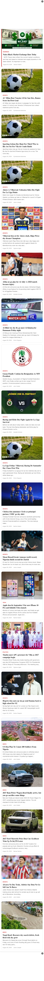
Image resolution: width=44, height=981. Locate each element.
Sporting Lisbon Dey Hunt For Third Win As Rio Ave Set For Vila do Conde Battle (20, 145)
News (4, 744)
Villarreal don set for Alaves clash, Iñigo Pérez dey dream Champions (21, 237)
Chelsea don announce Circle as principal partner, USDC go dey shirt (19, 512)
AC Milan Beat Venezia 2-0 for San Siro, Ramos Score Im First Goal (22, 99)
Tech (4, 602)
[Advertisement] (22, 14)
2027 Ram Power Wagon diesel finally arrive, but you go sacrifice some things (22, 794)
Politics (5, 652)
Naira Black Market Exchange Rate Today (19, 54)
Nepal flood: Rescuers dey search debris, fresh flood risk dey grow (21, 936)
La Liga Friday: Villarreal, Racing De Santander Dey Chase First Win (22, 466)
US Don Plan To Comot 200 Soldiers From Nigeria (19, 748)
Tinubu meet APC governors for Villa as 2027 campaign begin (21, 656)
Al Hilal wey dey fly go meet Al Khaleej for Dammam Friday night (19, 329)
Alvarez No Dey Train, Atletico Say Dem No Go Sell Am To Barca (21, 885)
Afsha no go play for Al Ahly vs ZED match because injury (20, 283)
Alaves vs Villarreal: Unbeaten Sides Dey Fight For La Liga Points (21, 191)
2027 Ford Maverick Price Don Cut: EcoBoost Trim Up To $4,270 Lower (21, 839)
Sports (5, 95)
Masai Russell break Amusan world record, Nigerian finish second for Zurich (20, 558)
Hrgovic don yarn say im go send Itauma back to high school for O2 (22, 702)
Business (6, 52)
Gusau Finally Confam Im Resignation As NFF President (21, 375)
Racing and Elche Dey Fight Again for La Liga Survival (21, 420)
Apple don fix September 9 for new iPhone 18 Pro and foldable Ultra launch (20, 606)
